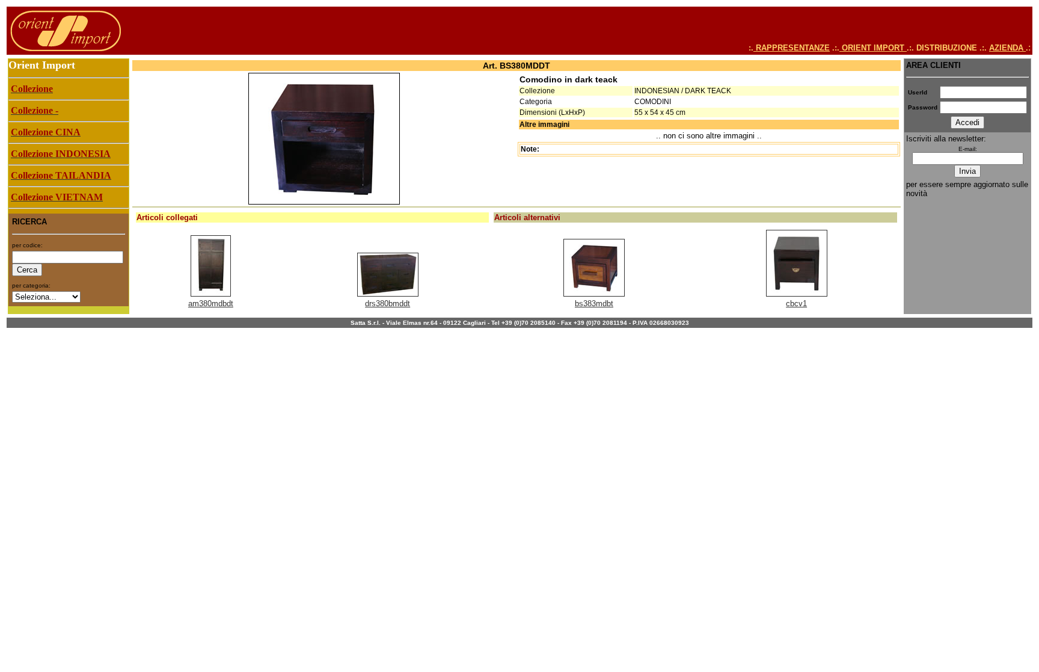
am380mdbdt (210, 303)
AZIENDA (1007, 47)
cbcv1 (796, 303)
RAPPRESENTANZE (791, 47)
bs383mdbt (594, 303)
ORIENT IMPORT (873, 47)
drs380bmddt (387, 303)
